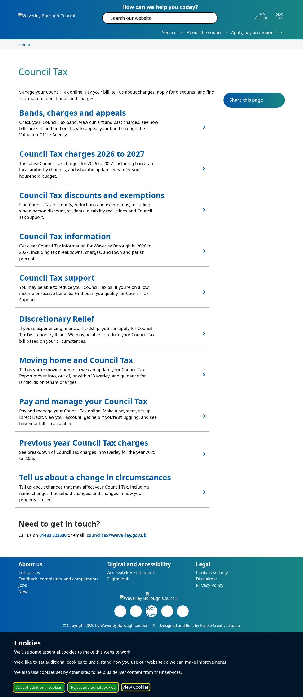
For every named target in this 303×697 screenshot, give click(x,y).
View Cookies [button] (135, 687)
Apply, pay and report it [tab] (255, 32)
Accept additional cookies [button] (39, 687)
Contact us (29, 572)
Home (24, 44)
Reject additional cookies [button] (93, 687)
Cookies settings (212, 572)
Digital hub (118, 579)
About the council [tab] (205, 32)
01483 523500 (53, 535)
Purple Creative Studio (220, 625)
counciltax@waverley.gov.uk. (117, 535)
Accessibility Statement (130, 572)
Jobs (22, 585)
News (24, 591)
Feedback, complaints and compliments (58, 579)
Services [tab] (171, 32)
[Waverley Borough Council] (46, 15)
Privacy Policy (209, 585)
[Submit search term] (208, 18)
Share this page (246, 100)
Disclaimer (206, 579)
